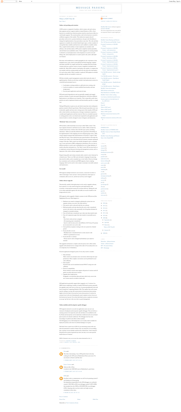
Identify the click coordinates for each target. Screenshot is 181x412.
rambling (103, 169)
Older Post (95, 399)
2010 (104, 215)
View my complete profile (109, 21)
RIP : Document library (107, 245)
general (103, 173)
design (102, 150)
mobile (102, 193)
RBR (65, 375)
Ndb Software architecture (107, 90)
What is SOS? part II (106, 109)
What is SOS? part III (106, 111)
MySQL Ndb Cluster (106, 27)
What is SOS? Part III (109, 227)
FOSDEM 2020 (105, 127)
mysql (102, 146)
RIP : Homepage (105, 248)
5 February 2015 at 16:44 (73, 371)
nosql (102, 154)
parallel (103, 156)
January (106, 230)
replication (103, 158)
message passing (90, 7)
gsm (102, 191)
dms (102, 186)
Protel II (103, 105)
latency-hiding (104, 161)
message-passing (105, 176)
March (106, 225)
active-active (104, 163)
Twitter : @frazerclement (107, 243)
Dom (65, 351)
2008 (104, 233)
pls (71, 342)
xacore (102, 180)
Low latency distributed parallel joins (110, 97)
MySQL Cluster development (108, 88)
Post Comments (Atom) (72, 403)
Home (78, 399)
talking (103, 178)
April (105, 222)
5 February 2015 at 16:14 (73, 360)
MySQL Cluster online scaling (108, 94)
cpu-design (104, 184)
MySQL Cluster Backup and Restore (110, 40)
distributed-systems (106, 152)
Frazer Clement (67, 364)
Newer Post (62, 399)
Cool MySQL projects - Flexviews (109, 76)
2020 (104, 203)
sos (79, 342)
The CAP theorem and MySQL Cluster (110, 42)
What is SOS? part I (106, 107)
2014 (104, 208)
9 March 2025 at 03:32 (72, 392)
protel (75, 342)
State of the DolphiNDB (107, 138)
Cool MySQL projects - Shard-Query (110, 86)
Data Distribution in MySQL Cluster (110, 92)
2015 (104, 205)
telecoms (103, 195)
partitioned (104, 188)
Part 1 (60, 21)
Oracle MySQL (106, 28)
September (107, 220)
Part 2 (64, 21)
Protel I (103, 103)
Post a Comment (63, 396)
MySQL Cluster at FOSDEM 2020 (109, 129)
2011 (104, 213)
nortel (66, 342)
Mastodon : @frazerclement (108, 241)
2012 (104, 210)
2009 (104, 218)
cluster (102, 148)
